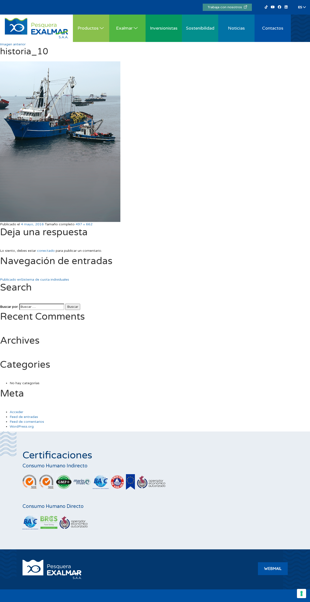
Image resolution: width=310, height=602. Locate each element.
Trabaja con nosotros (226, 7)
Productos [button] (88, 28)
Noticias (236, 28)
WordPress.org (22, 426)
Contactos (272, 28)
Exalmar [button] (124, 28)
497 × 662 (84, 224)
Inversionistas (164, 28)
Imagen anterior (13, 44)
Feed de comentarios (27, 422)
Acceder (16, 412)
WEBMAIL (273, 568)
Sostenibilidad (200, 28)
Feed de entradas (24, 417)
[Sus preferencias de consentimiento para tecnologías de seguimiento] (301, 593)
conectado (46, 251)
